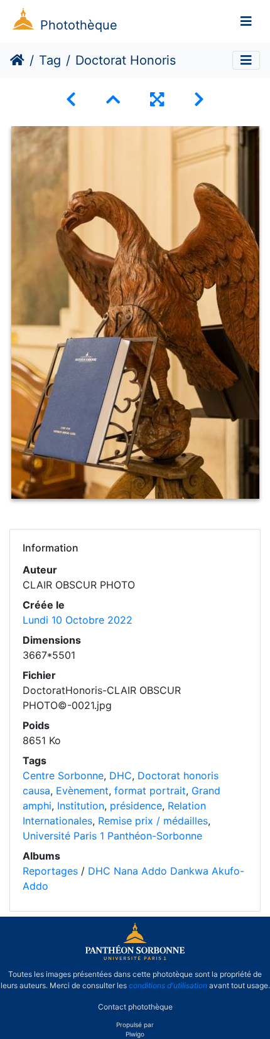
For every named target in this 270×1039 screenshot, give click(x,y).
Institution (80, 805)
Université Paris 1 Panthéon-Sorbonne (112, 835)
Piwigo (135, 1034)
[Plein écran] (157, 99)
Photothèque (78, 25)
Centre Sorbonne (63, 775)
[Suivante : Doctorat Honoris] (199, 99)
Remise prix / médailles (153, 820)
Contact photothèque (135, 1006)
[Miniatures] (113, 99)
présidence (136, 805)
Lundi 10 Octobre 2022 (77, 620)
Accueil (17, 60)
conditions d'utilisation (168, 985)
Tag (50, 60)
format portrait (150, 790)
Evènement (82, 790)
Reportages (50, 871)
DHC (120, 775)
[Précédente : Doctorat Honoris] (71, 99)
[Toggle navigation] (246, 21)
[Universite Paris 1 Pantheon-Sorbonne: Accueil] (135, 957)
